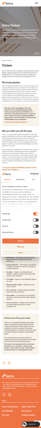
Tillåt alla (20, 241)
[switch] (36, 220)
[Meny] (36, 3)
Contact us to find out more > (16, 122)
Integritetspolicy (28, 415)
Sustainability (7, 411)
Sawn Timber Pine (28, 407)
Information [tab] (20, 179)
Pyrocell (5, 415)
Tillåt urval (20, 247)
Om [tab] (33, 179)
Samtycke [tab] (7, 179)
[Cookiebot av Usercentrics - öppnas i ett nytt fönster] (30, 174)
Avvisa (20, 252)
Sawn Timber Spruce (10, 407)
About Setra (26, 411)
